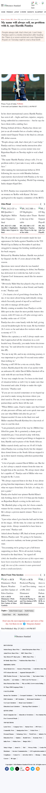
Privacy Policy (32, 747)
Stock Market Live (9, 669)
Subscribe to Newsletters (26, 715)
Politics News (16, 741)
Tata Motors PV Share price (12, 657)
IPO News (38, 727)
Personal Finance (9, 734)
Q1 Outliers (15, 680)
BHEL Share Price (28, 657)
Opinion (18, 738)
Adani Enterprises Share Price (31, 649)
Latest (16, 12)
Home (3, 12)
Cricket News (34, 730)
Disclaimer (7, 751)
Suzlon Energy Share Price (12, 649)
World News (32, 734)
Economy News (37, 738)
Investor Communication (20, 751)
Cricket (8, 19)
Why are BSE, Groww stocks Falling (32, 683)
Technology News (21, 734)
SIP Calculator (20, 699)
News (15, 19)
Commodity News (9, 730)
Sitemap (37, 755)
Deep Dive (7, 680)
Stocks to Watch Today (24, 669)
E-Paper (23, 12)
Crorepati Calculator (26, 695)
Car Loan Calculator (10, 703)
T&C (24, 747)
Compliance (7, 755)
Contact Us (16, 755)
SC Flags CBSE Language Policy (13, 687)
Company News (18, 727)
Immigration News (22, 730)
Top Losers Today (25, 676)
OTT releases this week (10, 672)
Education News (8, 738)
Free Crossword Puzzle (10, 718)
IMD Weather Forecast (10, 676)
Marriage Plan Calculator (30, 706)
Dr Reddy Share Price (10, 660)
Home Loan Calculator (26, 703)
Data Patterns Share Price (11, 683)
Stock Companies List (10, 715)
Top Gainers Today (38, 676)
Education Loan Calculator (12, 706)
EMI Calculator (8, 699)
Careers (6, 758)
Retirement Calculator (33, 699)
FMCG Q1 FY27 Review (29, 680)
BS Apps (13, 758)
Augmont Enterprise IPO (27, 672)
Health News (27, 738)
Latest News (7, 727)
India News (7, 741)
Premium (10, 12)
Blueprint (39, 12)
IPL (12, 19)
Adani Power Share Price (11, 653)
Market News (29, 727)
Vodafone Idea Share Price (27, 660)
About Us (17, 747)
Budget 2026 (27, 741)
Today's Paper (8, 747)
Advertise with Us (27, 755)
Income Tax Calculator (10, 695)
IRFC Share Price (26, 653)
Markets (30, 12)
